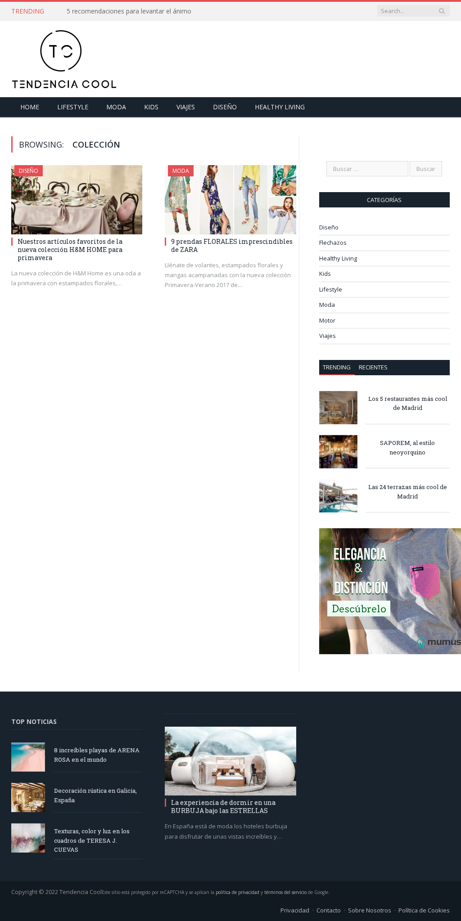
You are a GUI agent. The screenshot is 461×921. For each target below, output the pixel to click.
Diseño (225, 107)
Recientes (373, 367)
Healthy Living (280, 107)
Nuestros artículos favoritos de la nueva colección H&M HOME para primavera (70, 249)
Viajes (185, 107)
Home (29, 107)
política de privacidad (237, 892)
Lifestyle (72, 107)
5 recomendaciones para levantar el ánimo (129, 11)
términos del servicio (285, 892)
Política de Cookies (424, 910)
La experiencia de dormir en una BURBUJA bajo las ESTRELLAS (223, 806)
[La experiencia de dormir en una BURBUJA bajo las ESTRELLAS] (230, 761)
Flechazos (333, 242)
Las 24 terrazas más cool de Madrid (407, 491)
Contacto (328, 910)
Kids (151, 107)
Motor (327, 320)
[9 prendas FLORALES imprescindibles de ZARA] (230, 199)
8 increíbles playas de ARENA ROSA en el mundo (97, 755)
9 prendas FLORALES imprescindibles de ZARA (232, 245)
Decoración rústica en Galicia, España (95, 795)
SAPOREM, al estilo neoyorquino (407, 447)
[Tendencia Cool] (64, 56)
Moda (116, 107)
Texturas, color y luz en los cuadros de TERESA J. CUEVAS (92, 840)
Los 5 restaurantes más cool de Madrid (407, 403)
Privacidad (294, 910)
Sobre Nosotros (369, 910)
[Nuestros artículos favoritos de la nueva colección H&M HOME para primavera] (76, 199)
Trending (337, 367)
